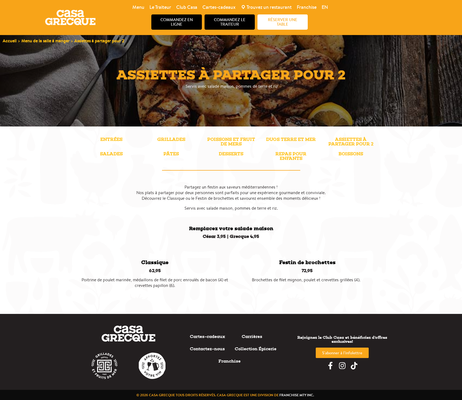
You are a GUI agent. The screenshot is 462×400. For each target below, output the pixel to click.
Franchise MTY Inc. (296, 395)
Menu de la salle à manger (45, 41)
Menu (138, 7)
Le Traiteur (160, 7)
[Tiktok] (354, 366)
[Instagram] (342, 366)
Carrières (252, 336)
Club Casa (186, 7)
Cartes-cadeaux (219, 7)
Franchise (307, 7)
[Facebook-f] (330, 366)
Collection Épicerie (255, 348)
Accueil (10, 41)
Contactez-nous (207, 348)
